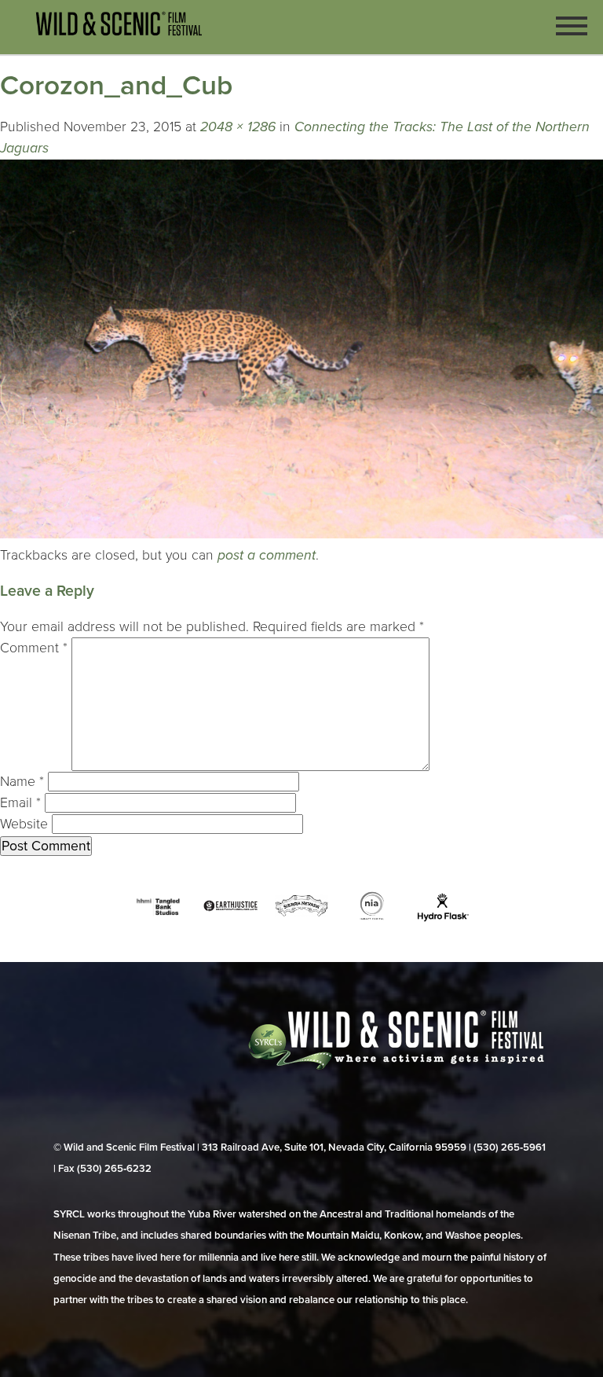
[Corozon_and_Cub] (301, 534)
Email (20, 803)
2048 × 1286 (238, 127)
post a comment (266, 555)
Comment (34, 648)
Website (24, 824)
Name (22, 781)
